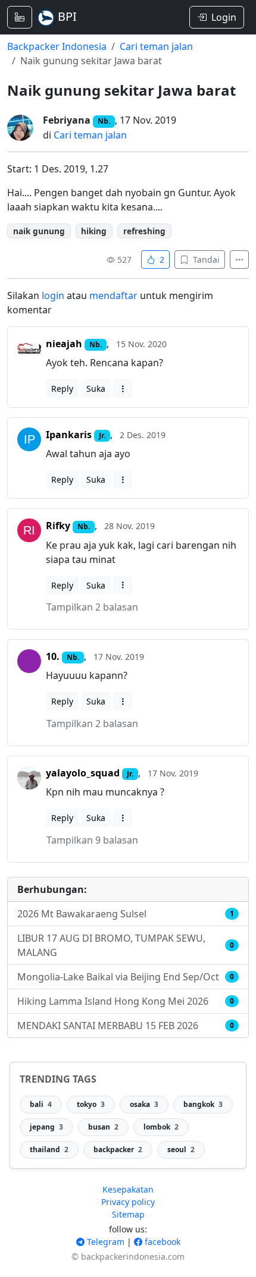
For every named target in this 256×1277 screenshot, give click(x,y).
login (53, 295)
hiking (94, 231)
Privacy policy (128, 1201)
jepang (46, 1127)
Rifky (58, 525)
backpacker (117, 1149)
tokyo (91, 1104)
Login (223, 17)
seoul (181, 1149)
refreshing (144, 231)
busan (103, 1127)
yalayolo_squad (83, 772)
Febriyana (66, 120)
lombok (161, 1127)
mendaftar (113, 295)
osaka (144, 1104)
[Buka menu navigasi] (19, 17)
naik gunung (39, 231)
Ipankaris (69, 434)
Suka (95, 388)
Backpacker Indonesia (57, 46)
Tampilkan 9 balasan (92, 840)
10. (53, 656)
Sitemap (128, 1214)
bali (41, 1104)
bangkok (203, 1104)
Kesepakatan (128, 1189)
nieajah (64, 343)
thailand (49, 1149)
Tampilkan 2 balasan (92, 607)
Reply (62, 388)
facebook (161, 1241)
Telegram (104, 1241)
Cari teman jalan (156, 46)
